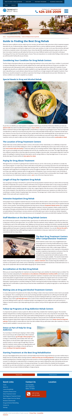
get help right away (21, 298)
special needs (6, 127)
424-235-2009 (49, 12)
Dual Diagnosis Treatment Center (12, 396)
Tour (6, 5)
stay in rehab (35, 127)
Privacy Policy (32, 413)
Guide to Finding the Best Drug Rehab (30, 36)
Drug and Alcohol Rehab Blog (13, 36)
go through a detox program (24, 336)
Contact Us (6, 405)
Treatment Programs (40, 1)
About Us (5, 387)
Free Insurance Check (56, 9)
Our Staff (28, 1)
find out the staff (61, 228)
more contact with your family (14, 148)
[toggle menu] (66, 11)
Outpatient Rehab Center (9, 391)
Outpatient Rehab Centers (52, 205)
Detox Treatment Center (9, 394)
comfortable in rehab (61, 137)
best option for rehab (30, 156)
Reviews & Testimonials (9, 400)
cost (33, 175)
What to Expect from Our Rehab (13, 1)
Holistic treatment (40, 260)
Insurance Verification (56, 1)
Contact (13, 5)
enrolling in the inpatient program (16, 348)
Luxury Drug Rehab (8, 389)
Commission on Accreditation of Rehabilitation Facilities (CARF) (40, 274)
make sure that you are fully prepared (42, 357)
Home (4, 36)
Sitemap (5, 407)
